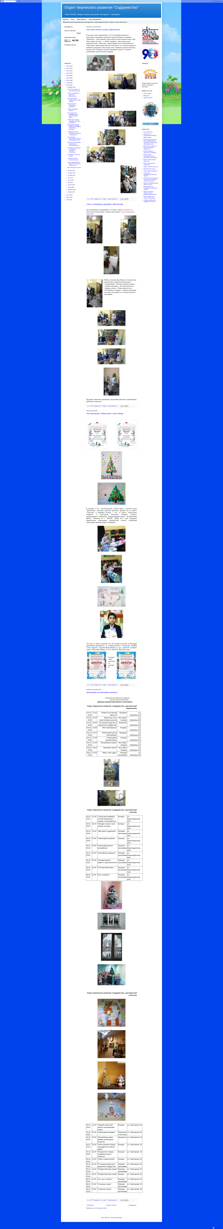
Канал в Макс (147, 93)
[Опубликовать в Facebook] (126, 199)
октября (70, 173)
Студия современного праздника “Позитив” (150, 200)
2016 (68, 197)
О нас (72, 19)
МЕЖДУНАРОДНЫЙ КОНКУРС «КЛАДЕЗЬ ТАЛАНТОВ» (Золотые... (74, 127)
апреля (70, 184)
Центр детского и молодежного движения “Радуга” (150, 188)
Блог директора (148, 132)
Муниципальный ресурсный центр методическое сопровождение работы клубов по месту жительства (95, 22)
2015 (68, 199)
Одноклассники (148, 97)
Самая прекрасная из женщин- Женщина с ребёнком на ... (74, 164)
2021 (68, 78)
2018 (68, 85)
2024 (68, 70)
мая (69, 182)
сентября (71, 175)
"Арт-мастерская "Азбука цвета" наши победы (104, 413)
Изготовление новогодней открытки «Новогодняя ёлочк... (74, 138)
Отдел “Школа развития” (151, 171)
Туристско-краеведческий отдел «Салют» (151, 183)
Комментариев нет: (113, 199)
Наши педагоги (81, 19)
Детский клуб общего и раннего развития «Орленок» (150, 147)
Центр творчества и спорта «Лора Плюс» (150, 197)
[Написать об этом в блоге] (123, 199)
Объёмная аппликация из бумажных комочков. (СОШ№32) (74, 150)
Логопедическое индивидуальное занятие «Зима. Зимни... (73, 115)
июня (69, 180)
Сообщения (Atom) (101, 1208)
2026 (68, 66)
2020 (68, 80)
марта (70, 187)
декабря (70, 87)
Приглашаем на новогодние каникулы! (101, 692)
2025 (68, 68)
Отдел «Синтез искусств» (151, 166)
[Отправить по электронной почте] (121, 199)
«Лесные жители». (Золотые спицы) (73, 159)
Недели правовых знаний (73, 109)
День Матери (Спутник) (74, 167)
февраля (70, 189)
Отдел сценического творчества (149, 163)
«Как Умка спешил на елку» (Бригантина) (103, 30)
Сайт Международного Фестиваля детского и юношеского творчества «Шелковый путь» (150, 142)
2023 (68, 73)
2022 (68, 75)
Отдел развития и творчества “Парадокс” (150, 151)
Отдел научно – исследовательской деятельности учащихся (150, 156)
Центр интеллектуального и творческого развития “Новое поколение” (151, 179)
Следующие (90, 1205)
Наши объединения (95, 19)
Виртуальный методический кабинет (150, 134)
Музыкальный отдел (149, 168)
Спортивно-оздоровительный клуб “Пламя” (150, 174)
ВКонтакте (146, 95)
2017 (68, 195)
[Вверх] (217, 1228)
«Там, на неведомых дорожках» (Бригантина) (104, 204)
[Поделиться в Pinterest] (127, 199)
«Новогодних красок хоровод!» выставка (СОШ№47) (74, 121)
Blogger (120, 1217)
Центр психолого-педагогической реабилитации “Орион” (150, 193)
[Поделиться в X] (124, 199)
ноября (70, 170)
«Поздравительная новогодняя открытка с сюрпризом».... (74, 133)
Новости (65, 19)
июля (69, 177)
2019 (68, 82)
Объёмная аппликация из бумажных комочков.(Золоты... (74, 144)
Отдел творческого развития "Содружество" (101, 7)
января (70, 192)
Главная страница (111, 1205)
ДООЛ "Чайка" (148, 137)
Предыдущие (132, 1205)
